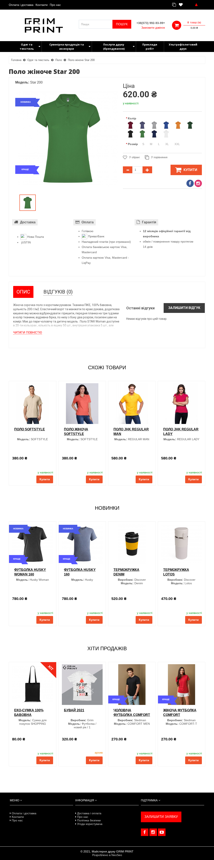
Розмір (133, 144)
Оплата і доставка (21, 4)
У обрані (134, 157)
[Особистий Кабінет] (196, 4)
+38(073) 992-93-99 (149, 23)
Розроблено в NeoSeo (107, 855)
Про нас (55, 4)
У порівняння (159, 157)
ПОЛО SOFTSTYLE (29, 429)
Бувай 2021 (74, 710)
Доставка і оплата (88, 813)
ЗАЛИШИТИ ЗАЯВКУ (161, 816)
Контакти (42, 4)
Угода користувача (89, 824)
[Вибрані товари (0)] (181, 5)
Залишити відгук (184, 308)
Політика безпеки (88, 820)
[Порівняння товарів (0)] (174, 5)
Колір (132, 118)
